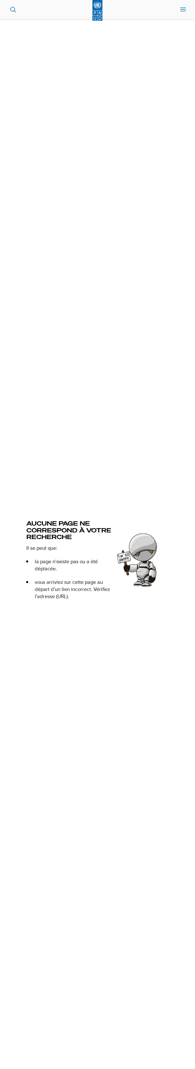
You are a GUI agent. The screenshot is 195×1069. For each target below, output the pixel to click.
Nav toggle (183, 9)
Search (13, 9)
